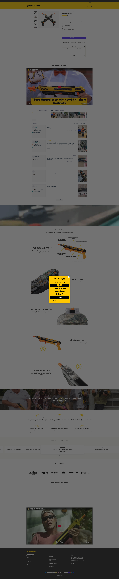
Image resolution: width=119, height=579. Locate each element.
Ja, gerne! (59, 297)
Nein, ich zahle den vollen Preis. (59, 300)
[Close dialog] (69, 277)
